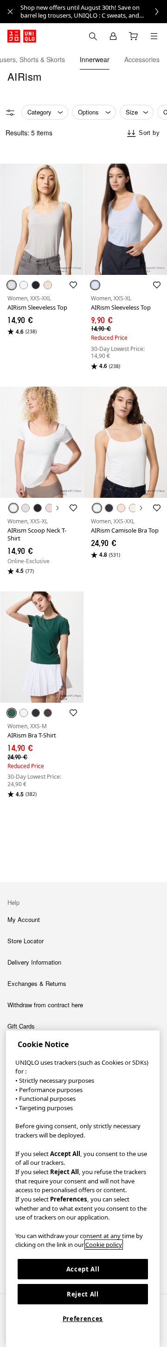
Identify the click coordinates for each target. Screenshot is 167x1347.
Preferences (83, 1319)
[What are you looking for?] (93, 36)
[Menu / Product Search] (154, 36)
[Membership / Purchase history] (113, 36)
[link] (93, 11)
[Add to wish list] (73, 285)
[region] (83, 1188)
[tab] (94, 59)
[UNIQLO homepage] (21, 36)
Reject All (83, 1294)
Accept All (83, 1269)
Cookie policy (103, 1244)
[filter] (10, 112)
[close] (10, 11)
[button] (42, 219)
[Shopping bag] (133, 36)
